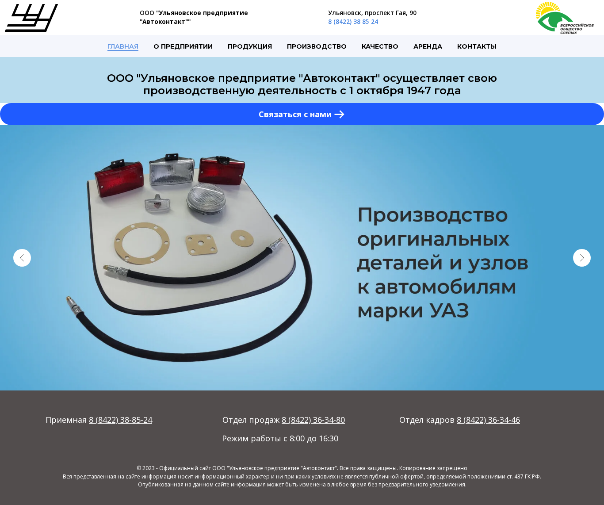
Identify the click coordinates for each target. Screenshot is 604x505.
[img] (31, 18)
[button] (302, 114)
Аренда (427, 46)
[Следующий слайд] (582, 258)
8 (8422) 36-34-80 (313, 419)
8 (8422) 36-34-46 (488, 419)
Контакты (477, 46)
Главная (122, 46)
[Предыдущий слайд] (22, 258)
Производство (317, 46)
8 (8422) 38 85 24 (353, 21)
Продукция (250, 46)
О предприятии (183, 46)
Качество (380, 46)
